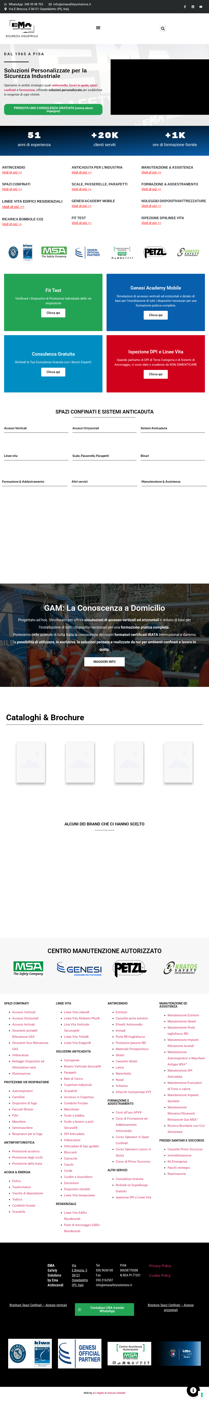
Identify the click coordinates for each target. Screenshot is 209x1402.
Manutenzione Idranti (182, 1021)
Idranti (120, 1055)
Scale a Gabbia (74, 1115)
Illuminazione (21, 1073)
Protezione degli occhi (27, 1157)
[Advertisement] (104, 542)
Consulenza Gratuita (129, 1179)
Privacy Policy (160, 1266)
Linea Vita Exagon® (77, 1043)
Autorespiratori (22, 1091)
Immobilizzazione (179, 1155)
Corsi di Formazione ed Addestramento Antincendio (131, 1125)
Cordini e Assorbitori (78, 1177)
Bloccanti (70, 1152)
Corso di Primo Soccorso (133, 1161)
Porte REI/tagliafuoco (130, 1037)
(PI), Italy (78, 1285)
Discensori (71, 1183)
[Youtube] (201, 7)
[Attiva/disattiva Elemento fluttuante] (193, 1390)
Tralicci (17, 1199)
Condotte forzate (23, 1205)
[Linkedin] (193, 7)
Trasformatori (21, 1187)
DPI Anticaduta (74, 1134)
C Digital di (100, 1392)
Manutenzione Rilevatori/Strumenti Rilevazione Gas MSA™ (183, 1113)
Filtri (15, 1115)
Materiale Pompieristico (132, 1049)
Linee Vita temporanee (79, 1195)
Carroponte (71, 1060)
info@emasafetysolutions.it (114, 1285)
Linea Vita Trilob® (76, 1037)
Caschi (68, 1164)
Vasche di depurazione (27, 1193)
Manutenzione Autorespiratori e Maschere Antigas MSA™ (186, 1058)
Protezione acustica (25, 1151)
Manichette (123, 1073)
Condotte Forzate (76, 1103)
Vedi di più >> (12, 172)
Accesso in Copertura (79, 1097)
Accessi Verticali (24, 1012)
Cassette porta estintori (132, 1018)
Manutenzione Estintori (183, 1015)
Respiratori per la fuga (27, 1134)
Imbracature (20, 1055)
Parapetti (70, 1072)
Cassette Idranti (126, 1061)
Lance (120, 1067)
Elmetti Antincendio (129, 1024)
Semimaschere (22, 1128)
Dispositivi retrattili (77, 1189)
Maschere (19, 1122)
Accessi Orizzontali (25, 1018)
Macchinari (71, 1109)
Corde (68, 1171)
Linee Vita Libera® (76, 1012)
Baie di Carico (73, 1079)
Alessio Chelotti (116, 1392)
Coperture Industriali (78, 1085)
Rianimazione (177, 1174)
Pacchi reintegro (179, 1168)
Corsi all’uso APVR (128, 1112)
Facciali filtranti (22, 1109)
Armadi (121, 1030)
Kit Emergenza (177, 1161)
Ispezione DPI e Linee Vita (133, 1197)
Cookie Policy (160, 1275)
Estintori (121, 1012)
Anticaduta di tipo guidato (81, 1146)
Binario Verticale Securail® (82, 1066)
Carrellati (18, 1097)
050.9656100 (104, 1270)
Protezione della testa (27, 1163)
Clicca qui (53, 313)
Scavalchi (18, 1212)
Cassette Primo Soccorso (185, 1149)
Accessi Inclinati (23, 1024)
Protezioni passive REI (131, 1043)
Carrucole (70, 1158)
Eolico (16, 1181)
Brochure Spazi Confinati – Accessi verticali (38, 1305)
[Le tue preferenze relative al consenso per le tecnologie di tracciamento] (202, 1395)
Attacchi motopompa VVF (133, 1092)
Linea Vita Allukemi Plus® (82, 1018)
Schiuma (122, 1086)
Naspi (120, 1080)
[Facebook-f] (185, 7)
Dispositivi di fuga (24, 1103)
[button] (98, 27)
